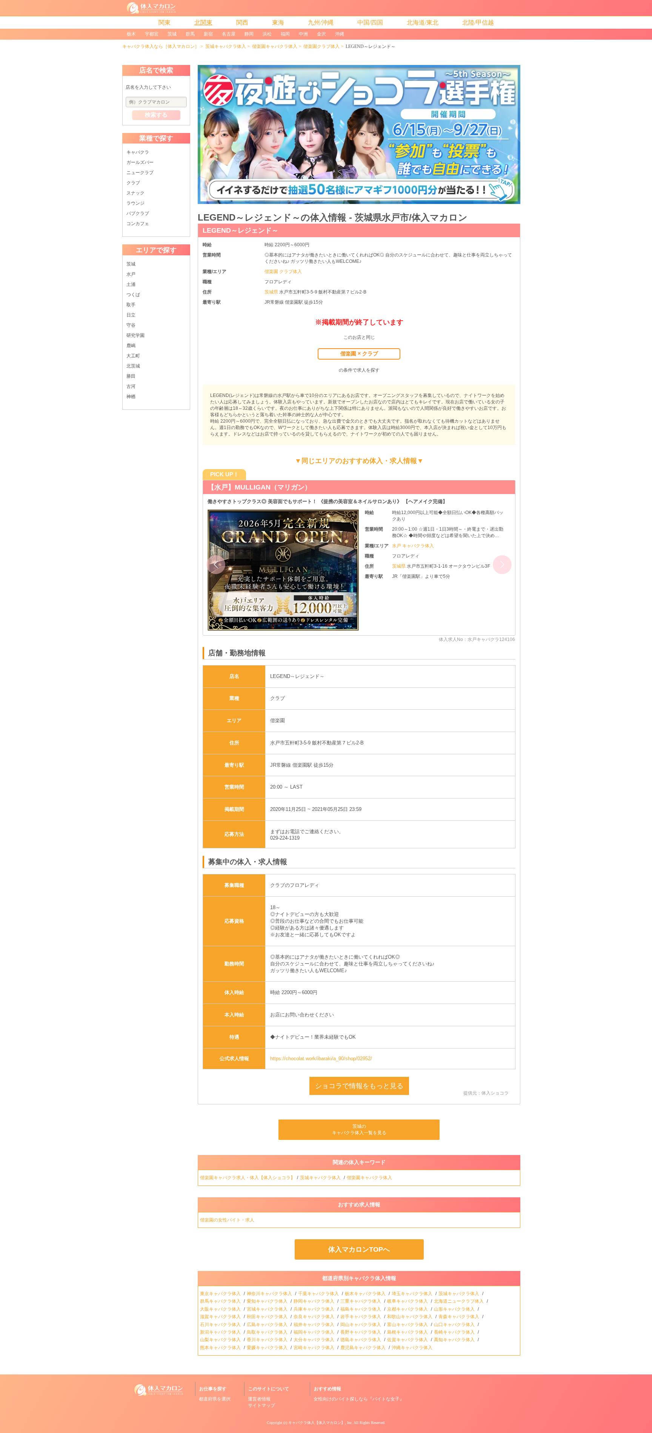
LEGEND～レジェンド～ (240, 230)
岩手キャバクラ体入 (361, 1316)
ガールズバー (140, 162)
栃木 (131, 34)
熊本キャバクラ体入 (221, 1347)
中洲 (303, 34)
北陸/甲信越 (478, 22)
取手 (130, 304)
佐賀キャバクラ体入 (408, 1339)
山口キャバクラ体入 (455, 1324)
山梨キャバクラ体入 (221, 1339)
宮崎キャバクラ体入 (314, 1347)
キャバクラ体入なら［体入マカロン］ (160, 46)
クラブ (133, 182)
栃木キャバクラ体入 (366, 1293)
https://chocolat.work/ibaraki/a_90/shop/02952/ (321, 1058)
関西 (242, 22)
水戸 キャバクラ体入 (413, 545)
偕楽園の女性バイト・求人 (227, 1220)
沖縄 (339, 34)
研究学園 (135, 335)
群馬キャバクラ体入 (221, 1301)
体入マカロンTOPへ (359, 1249)
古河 (130, 386)
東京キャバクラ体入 (221, 1293)
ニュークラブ (140, 172)
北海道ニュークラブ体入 (459, 1301)
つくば (133, 294)
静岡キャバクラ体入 (314, 1301)
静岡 (249, 34)
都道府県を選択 (215, 1399)
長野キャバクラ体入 (361, 1332)
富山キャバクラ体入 (408, 1324)
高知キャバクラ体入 (455, 1339)
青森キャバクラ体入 (459, 1316)
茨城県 (271, 292)
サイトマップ (261, 1405)
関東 (164, 22)
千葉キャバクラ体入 (319, 1293)
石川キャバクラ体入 (221, 1324)
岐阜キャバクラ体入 (408, 1301)
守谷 (130, 325)
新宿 (208, 34)
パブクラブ (137, 213)
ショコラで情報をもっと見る (359, 1086)
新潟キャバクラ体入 (221, 1332)
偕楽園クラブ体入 (321, 46)
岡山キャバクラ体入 (361, 1324)
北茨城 (133, 366)
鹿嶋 (130, 345)
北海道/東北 (422, 22)
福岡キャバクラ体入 (314, 1332)
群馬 (190, 34)
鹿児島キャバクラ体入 (363, 1347)
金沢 (321, 34)
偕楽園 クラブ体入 (283, 271)
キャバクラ (137, 152)
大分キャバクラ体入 (314, 1339)
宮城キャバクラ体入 (268, 1309)
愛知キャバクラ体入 (268, 1301)
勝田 (130, 376)
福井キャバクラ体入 (314, 1324)
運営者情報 (259, 1399)
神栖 (130, 396)
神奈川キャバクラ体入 (270, 1293)
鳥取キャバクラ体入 (268, 1332)
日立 (130, 315)
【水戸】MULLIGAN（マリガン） (259, 487)
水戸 (130, 274)
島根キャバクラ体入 (408, 1332)
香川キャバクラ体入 (268, 1339)
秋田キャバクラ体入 (268, 1316)
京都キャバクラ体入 (408, 1309)
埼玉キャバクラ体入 (413, 1293)
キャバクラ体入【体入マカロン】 (316, 1423)
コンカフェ (137, 223)
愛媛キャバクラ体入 (268, 1347)
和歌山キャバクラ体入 (410, 1316)
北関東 (203, 22)
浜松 (267, 34)
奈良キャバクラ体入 (314, 1316)
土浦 (130, 284)
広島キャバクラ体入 (268, 1324)
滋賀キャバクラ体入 (221, 1316)
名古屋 (228, 34)
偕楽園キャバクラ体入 (274, 46)
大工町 (133, 355)
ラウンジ (135, 203)
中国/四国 (370, 22)
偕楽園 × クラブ (359, 354)
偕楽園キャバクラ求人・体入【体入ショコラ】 (247, 1177)
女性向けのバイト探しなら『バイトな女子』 (359, 1399)
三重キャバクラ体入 (361, 1301)
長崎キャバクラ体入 (455, 1332)
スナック (135, 193)
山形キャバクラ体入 (455, 1309)
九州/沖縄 (321, 22)
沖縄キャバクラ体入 (413, 1347)
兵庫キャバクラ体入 (314, 1309)
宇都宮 (151, 34)
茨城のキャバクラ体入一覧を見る (359, 1129)
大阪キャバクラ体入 (221, 1309)
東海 (278, 22)
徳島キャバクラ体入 (361, 1339)
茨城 (172, 34)
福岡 (285, 34)
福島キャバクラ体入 (361, 1309)
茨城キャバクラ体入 (225, 46)
